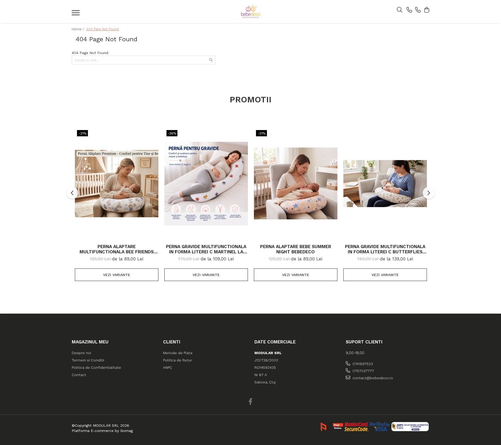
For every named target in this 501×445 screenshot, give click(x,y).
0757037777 (362, 371)
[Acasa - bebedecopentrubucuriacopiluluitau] (250, 11)
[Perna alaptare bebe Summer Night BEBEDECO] (295, 183)
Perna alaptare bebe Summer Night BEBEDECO (295, 249)
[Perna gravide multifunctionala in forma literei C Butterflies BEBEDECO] (385, 183)
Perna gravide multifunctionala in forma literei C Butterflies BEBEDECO (385, 249)
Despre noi (81, 353)
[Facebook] (250, 402)
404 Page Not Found (102, 29)
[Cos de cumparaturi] (426, 10)
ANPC (167, 367)
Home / (78, 29)
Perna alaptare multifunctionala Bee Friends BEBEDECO (117, 249)
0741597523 (362, 364)
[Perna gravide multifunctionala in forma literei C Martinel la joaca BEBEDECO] (206, 183)
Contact (79, 375)
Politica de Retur (177, 360)
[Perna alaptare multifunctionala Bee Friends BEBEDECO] (116, 183)
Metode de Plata (177, 353)
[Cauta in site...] (399, 10)
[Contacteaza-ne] (409, 10)
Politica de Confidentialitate (96, 367)
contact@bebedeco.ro (372, 378)
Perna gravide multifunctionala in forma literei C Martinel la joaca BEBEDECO (206, 249)
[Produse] (76, 14)
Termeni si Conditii (88, 360)
